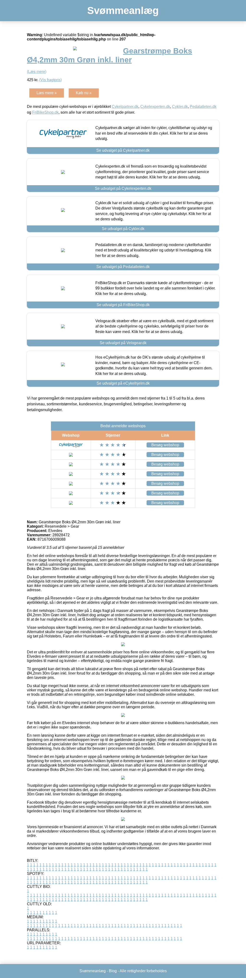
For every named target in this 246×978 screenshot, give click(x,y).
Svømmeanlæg (123, 10)
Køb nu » (84, 93)
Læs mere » (47, 93)
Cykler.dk (180, 107)
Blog (113, 971)
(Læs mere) (36, 72)
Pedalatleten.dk (203, 107)
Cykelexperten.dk (155, 107)
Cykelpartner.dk (125, 107)
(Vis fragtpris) (50, 80)
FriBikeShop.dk (45, 112)
